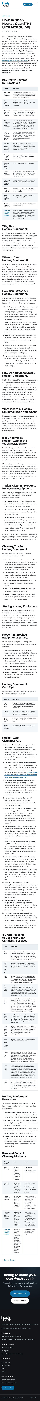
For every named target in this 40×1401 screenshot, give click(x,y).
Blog (2, 1368)
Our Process (5, 1362)
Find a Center (20, 1300)
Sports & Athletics (7, 1348)
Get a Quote (27, 4)
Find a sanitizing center (9, 1383)
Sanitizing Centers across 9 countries (15, 61)
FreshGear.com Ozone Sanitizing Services (7, 213)
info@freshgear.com (8, 1380)
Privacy (32, 1398)
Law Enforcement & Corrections (12, 1354)
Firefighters (5, 1351)
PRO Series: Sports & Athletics (11, 1336)
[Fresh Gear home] (5, 4)
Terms (37, 1398)
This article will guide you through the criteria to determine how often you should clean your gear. (20, 774)
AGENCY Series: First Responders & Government (18, 1339)
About (3, 1371)
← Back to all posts (8, 1260)
